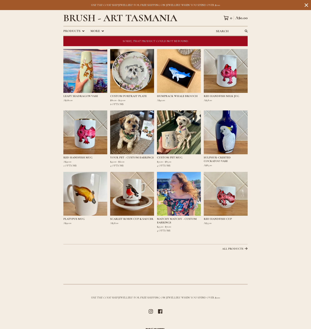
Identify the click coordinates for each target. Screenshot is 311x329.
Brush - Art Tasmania (120, 18)
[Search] (246, 31)
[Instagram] (151, 311)
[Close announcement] (306, 5)
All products (232, 249)
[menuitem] (74, 31)
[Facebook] (160, 311)
